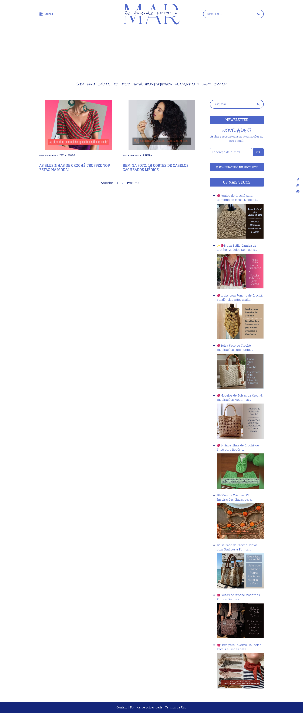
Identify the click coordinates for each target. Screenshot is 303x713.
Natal (138, 84)
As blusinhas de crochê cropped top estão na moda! (74, 167)
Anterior (107, 182)
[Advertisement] (151, 54)
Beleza (104, 84)
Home (80, 84)
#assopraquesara (158, 84)
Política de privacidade (146, 707)
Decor (125, 84)
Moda (91, 84)
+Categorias (185, 84)
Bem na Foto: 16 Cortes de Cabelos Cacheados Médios (155, 167)
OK (258, 152)
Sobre (207, 84)
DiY (115, 84)
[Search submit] (258, 14)
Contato (220, 84)
